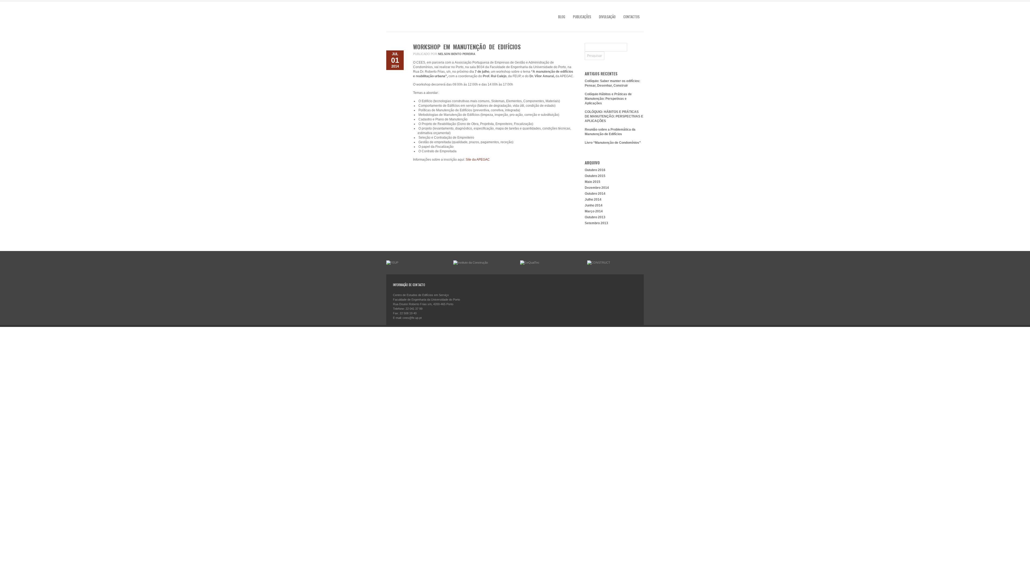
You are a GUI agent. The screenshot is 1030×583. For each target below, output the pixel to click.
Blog (561, 16)
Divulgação (607, 16)
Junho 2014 (593, 205)
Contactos (631, 16)
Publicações (582, 16)
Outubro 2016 (595, 170)
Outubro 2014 (595, 193)
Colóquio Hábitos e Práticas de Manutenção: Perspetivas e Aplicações (608, 98)
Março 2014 (594, 211)
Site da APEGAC (478, 159)
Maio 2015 (592, 182)
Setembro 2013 (596, 223)
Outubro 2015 (595, 176)
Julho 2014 (593, 199)
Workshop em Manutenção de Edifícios (467, 46)
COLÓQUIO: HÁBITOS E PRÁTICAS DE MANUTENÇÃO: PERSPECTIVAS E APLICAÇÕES (614, 116)
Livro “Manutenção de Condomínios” (613, 143)
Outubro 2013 (595, 217)
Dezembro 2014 (597, 188)
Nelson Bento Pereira (456, 54)
